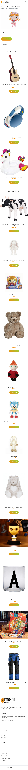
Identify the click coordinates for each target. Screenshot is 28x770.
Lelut (8, 32)
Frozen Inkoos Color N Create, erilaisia (14, 294)
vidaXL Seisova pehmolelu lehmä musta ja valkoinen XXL (14, 225)
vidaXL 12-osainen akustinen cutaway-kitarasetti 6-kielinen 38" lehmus (14, 85)
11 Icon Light (14, 548)
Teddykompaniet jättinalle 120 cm (14, 345)
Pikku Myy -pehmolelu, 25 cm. (14, 387)
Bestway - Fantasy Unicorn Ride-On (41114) (14, 177)
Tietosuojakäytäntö (5, 758)
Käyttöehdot (4, 755)
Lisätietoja (6, 38)
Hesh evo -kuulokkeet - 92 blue (14, 137)
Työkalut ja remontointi (6, 740)
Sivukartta (3, 760)
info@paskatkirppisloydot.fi (7, 720)
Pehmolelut (11, 32)
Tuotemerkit (3, 737)
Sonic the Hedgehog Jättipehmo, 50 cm (14, 421)
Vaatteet (3, 742)
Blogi (2, 751)
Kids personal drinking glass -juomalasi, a (14, 599)
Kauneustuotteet (5, 730)
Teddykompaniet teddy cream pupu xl (14, 507)
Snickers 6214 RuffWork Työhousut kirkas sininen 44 (14, 682)
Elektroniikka (4, 728)
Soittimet (3, 735)
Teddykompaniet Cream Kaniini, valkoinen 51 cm (14, 260)
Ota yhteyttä (4, 753)
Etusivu (2, 8)
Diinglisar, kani (14, 456)
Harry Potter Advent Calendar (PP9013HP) (14, 641)
